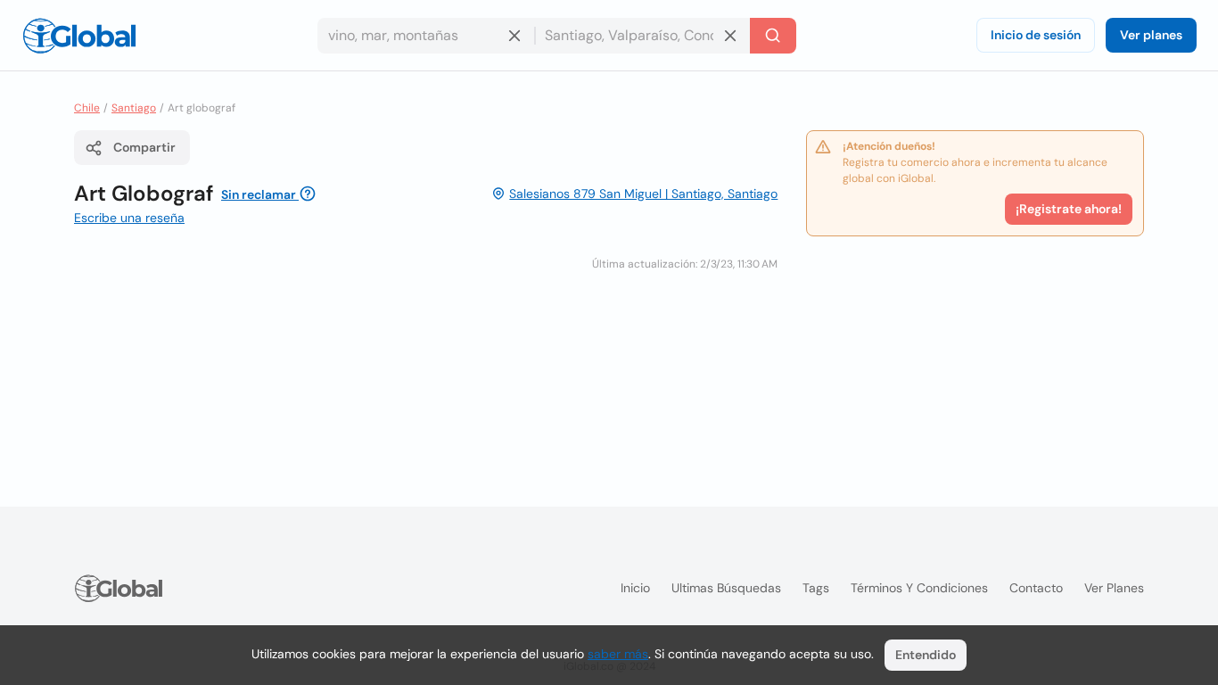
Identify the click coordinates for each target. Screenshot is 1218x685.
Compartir (144, 147)
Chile (87, 108)
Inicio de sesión (1036, 35)
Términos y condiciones (919, 588)
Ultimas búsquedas (726, 588)
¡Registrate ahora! (1069, 209)
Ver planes (1151, 35)
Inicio (635, 588)
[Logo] (79, 36)
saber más (618, 654)
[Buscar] (773, 36)
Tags (815, 588)
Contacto (1036, 588)
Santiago (133, 108)
